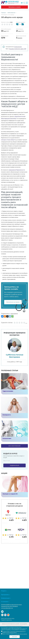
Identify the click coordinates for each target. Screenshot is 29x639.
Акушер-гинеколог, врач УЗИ (17, 48)
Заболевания (11, 12)
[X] (7, 316)
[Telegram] (10, 316)
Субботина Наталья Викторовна (14, 356)
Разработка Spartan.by (6, 620)
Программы (5, 594)
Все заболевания (14, 446)
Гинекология (18, 46)
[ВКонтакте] (2, 316)
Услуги (3, 591)
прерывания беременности (17, 170)
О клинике (4, 601)
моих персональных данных (21, 633)
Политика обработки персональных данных (11, 604)
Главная (3, 12)
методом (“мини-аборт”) (8, 139)
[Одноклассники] (5, 316)
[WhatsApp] (12, 316)
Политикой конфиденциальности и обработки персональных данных (14, 632)
